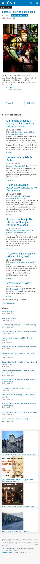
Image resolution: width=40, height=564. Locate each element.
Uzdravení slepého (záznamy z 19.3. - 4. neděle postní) (18, 354)
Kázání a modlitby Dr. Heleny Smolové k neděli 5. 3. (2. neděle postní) (19, 380)
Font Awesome (6, 552)
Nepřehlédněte (6, 7)
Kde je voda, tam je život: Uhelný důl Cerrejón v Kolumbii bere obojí (20, 222)
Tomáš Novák (27, 542)
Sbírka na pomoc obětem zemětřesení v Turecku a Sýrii (18, 454)
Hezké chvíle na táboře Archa (19, 158)
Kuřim (10, 87)
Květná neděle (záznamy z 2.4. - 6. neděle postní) (19, 325)
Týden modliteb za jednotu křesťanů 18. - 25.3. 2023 (18, 506)
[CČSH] (8, 3)
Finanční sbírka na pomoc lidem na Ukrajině (15, 532)
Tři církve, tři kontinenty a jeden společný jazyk (20, 254)
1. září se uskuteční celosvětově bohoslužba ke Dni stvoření (21, 187)
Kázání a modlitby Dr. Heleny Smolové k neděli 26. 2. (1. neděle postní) (20, 404)
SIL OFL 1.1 (26, 552)
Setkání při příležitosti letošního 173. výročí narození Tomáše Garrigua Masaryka (18, 480)
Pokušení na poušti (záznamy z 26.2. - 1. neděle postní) (18, 396)
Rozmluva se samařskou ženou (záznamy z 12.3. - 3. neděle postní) (19, 372)
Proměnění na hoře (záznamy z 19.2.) (15, 419)
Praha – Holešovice (15, 90)
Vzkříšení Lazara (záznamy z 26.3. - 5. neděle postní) (17, 339)
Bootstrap (5, 548)
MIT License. (14, 550)
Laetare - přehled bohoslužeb (18, 11)
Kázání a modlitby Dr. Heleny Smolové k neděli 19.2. (19, 412)
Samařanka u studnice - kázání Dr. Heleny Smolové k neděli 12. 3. (19, 363)
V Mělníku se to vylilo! (18, 283)
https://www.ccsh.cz (8, 303)
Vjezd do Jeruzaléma (9, 318)
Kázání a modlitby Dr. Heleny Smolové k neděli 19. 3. (20, 347)
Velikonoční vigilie (8, 311)
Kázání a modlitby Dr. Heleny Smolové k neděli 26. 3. (20, 331)
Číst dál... (9, 152)
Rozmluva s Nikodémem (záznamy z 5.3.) (16, 388)
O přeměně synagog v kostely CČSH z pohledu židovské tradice (20, 123)
